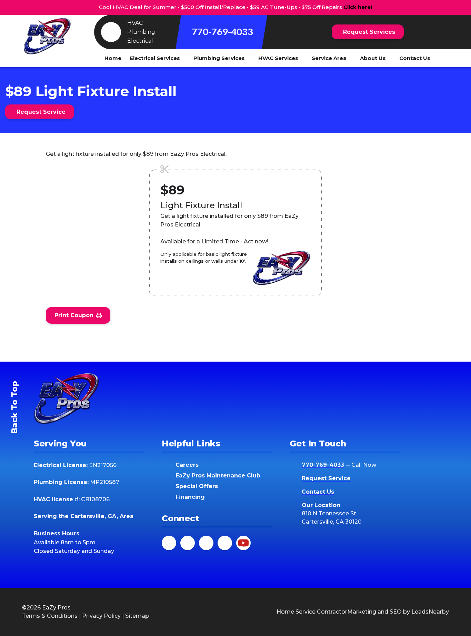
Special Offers (197, 486)
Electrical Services (155, 58)
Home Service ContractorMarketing (326, 611)
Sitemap (137, 616)
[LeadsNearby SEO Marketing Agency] (221, 612)
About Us (373, 58)
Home (112, 58)
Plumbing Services (219, 58)
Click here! (357, 7)
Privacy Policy (101, 616)
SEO (396, 611)
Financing (190, 497)
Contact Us (414, 58)
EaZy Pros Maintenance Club (218, 475)
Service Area (329, 58)
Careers (187, 465)
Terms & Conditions (50, 616)
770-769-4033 (222, 31)
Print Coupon (73, 315)
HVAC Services (278, 58)
